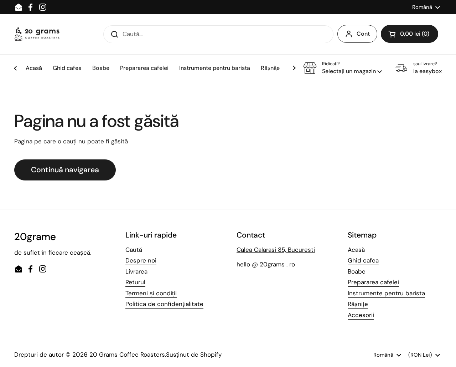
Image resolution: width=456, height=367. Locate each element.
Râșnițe (358, 304)
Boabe (357, 271)
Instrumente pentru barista (386, 293)
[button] (409, 34)
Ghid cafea (363, 260)
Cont (363, 33)
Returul (135, 282)
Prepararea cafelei (373, 282)
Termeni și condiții (151, 293)
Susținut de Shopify (194, 354)
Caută (133, 250)
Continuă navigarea (65, 170)
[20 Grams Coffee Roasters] (37, 34)
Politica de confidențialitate (164, 304)
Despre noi (140, 260)
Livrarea (136, 271)
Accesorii (361, 315)
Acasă (356, 250)
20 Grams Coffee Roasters (127, 354)
